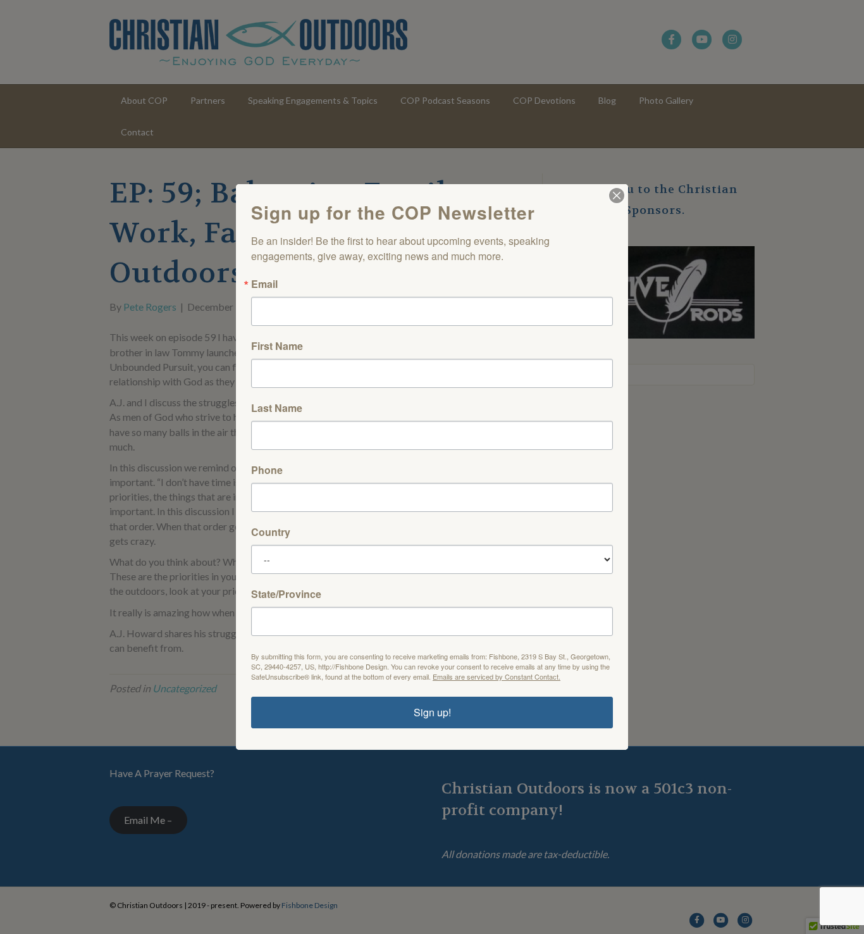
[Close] (616, 195)
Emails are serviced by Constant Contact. (496, 676)
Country (270, 532)
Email (264, 284)
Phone (267, 470)
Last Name (276, 408)
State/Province (286, 594)
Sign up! (432, 712)
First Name (277, 346)
